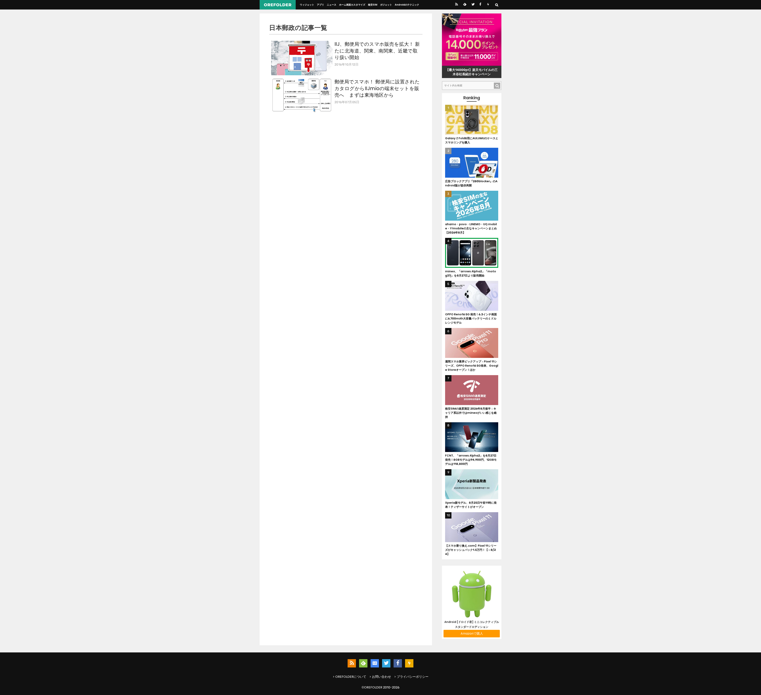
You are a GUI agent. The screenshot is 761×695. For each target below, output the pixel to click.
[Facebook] (480, 5)
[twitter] (472, 5)
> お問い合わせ (380, 676)
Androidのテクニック (407, 4)
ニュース (331, 4)
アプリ (320, 4)
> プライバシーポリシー (411, 676)
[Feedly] (464, 5)
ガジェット (386, 4)
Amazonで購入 (472, 633)
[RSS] (456, 5)
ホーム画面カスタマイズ (352, 4)
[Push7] (488, 5)
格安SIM (372, 4)
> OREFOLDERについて (349, 676)
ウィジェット (307, 4)
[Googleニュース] (375, 663)
